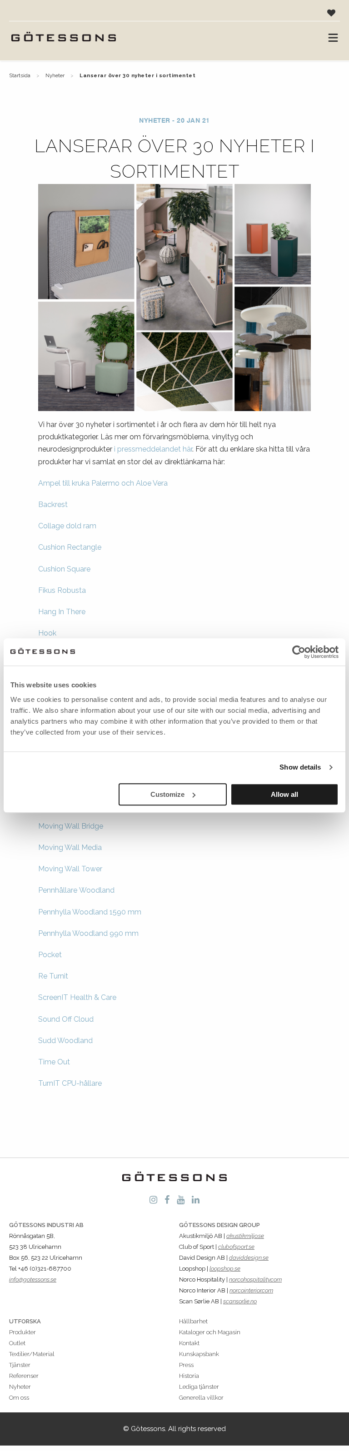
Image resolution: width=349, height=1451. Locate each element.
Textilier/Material (32, 1354)
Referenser (24, 1375)
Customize (167, 794)
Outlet (17, 1343)
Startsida (19, 75)
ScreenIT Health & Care (77, 997)
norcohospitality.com (255, 1279)
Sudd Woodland (65, 1040)
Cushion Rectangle (69, 547)
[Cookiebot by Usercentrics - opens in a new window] (299, 652)
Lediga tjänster (199, 1386)
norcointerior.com (251, 1290)
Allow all (284, 794)
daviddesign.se (249, 1257)
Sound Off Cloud (66, 1019)
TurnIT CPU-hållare (70, 1083)
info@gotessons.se (32, 1279)
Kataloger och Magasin (209, 1332)
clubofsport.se (236, 1246)
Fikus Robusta (62, 590)
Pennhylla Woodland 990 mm (88, 933)
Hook (47, 633)
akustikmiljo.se (245, 1235)
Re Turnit (53, 976)
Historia (189, 1375)
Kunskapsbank (199, 1354)
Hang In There (61, 611)
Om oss (19, 1397)
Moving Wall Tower (70, 869)
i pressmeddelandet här (153, 449)
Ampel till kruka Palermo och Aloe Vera (103, 483)
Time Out (54, 1062)
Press (186, 1365)
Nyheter (55, 75)
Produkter (22, 1332)
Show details (300, 767)
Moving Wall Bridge (70, 826)
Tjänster (19, 1365)
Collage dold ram (67, 526)
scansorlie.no (240, 1301)
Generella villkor (201, 1397)
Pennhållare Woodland (76, 890)
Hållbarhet (193, 1321)
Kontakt (189, 1343)
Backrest (53, 504)
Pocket (50, 954)
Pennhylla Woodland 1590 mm (89, 912)
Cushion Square (64, 569)
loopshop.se (224, 1268)
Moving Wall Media (70, 847)
